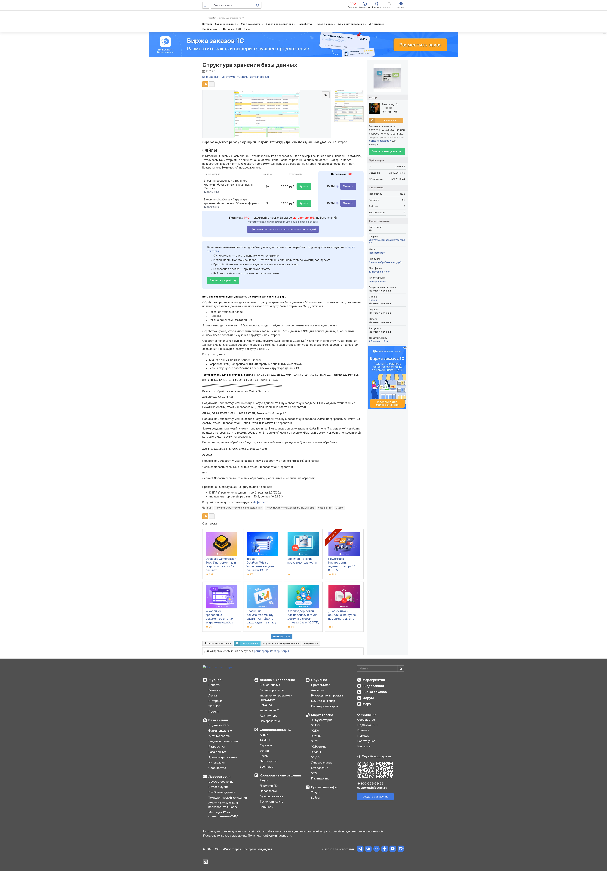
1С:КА (315, 730)
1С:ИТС (265, 740)
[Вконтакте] (368, 849)
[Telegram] (360, 849)
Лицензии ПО (269, 785)
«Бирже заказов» (380, 140)
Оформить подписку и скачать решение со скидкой (283, 229)
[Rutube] (400, 849)
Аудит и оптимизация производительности (223, 805)
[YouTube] (392, 849)
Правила (363, 730)
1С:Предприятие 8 (379, 271)
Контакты (364, 746)
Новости (214, 685)
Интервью (215, 700)
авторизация (280, 651)
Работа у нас (366, 741)
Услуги (264, 750)
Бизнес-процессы (272, 690)
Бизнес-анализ (270, 685)
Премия (213, 711)
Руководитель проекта (327, 695)
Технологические (271, 801)
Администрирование (222, 757)
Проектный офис (324, 787)
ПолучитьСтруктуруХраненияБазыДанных (238, 507)
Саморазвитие (270, 721)
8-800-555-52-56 (370, 783)
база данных (325, 507)
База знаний (218, 720)
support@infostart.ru (372, 787)
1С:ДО (315, 757)
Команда (266, 705)
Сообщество (217, 768)
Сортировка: (280, 643)
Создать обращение (375, 796)
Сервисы (266, 745)
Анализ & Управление (277, 680)
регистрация (262, 651)
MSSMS (340, 507)
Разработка (216, 746)
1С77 (314, 773)
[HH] (376, 849)
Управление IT (269, 710)
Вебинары (266, 766)
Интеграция (216, 762)
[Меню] (205, 5)
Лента (212, 695)
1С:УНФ (316, 736)
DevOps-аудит (218, 786)
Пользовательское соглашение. (225, 835)
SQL (209, 507)
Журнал (214, 680)
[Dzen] (384, 849)
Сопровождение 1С (275, 730)
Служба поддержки (376, 756)
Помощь (363, 735)
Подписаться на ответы (218, 643)
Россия (373, 299)
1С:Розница (319, 746)
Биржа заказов (374, 692)
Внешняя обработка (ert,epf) (385, 262)
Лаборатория (219, 777)
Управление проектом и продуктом (276, 697)
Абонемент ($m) (378, 341)
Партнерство (269, 761)
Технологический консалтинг (228, 797)
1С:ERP (316, 725)
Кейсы (264, 756)
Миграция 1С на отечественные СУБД (223, 814)
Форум (368, 698)
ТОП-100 (214, 706)
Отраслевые (268, 791)
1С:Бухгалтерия (321, 720)
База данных (217, 752)
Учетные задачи (219, 736)
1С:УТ (315, 741)
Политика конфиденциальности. (270, 835)
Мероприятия (373, 680)
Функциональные (220, 730)
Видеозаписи (373, 686)
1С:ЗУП (316, 752)
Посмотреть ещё (281, 636)
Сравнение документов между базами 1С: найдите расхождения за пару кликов (261, 618)
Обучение (319, 680)
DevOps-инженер (323, 700)
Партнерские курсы (324, 706)
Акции (264, 734)
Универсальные (377, 281)
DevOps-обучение (220, 781)
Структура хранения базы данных (249, 65)
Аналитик (317, 690)
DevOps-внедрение (221, 792)
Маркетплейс (322, 715)
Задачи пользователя (223, 741)
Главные (214, 690)
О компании (366, 715)
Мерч (366, 704)
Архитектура (269, 715)
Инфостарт (260, 502)
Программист (377, 252)
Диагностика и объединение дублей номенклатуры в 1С (342, 614)
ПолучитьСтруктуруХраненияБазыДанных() (290, 507)
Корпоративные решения (280, 775)
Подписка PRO (218, 725)
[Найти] (401, 668)
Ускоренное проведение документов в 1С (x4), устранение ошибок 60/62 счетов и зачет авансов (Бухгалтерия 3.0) (220, 622)
